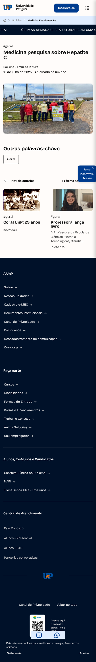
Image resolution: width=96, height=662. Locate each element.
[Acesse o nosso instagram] (41, 593)
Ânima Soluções (15, 427)
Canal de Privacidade (19, 322)
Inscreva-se (66, 8)
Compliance (12, 330)
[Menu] (87, 8)
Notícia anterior (22, 181)
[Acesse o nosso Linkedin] (48, 593)
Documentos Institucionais (23, 313)
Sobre (8, 287)
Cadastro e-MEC (16, 304)
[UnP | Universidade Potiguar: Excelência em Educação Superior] (27, 8)
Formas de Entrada (18, 402)
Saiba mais (14, 653)
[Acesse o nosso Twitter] (55, 593)
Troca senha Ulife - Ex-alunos (25, 490)
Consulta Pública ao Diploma (25, 473)
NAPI (7, 481)
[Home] (4, 20)
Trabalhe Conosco (17, 419)
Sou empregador (16, 436)
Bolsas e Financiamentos (22, 410)
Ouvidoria (11, 347)
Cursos (9, 384)
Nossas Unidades (16, 296)
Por (20, 67)
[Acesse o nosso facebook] (33, 593)
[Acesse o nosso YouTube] (62, 593)
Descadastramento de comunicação (30, 339)
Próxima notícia (73, 181)
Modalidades (13, 393)
